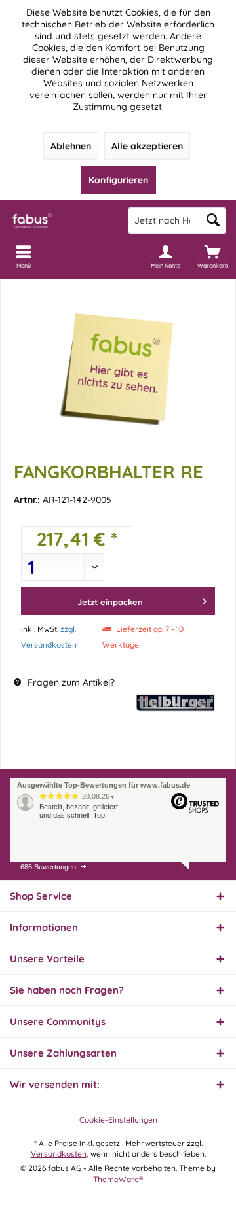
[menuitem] (212, 256)
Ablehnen (70, 146)
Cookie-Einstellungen (118, 1120)
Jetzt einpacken (110, 602)
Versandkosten (59, 1154)
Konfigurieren (118, 180)
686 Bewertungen (48, 867)
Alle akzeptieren (147, 146)
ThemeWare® (118, 1179)
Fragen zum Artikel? (70, 682)
